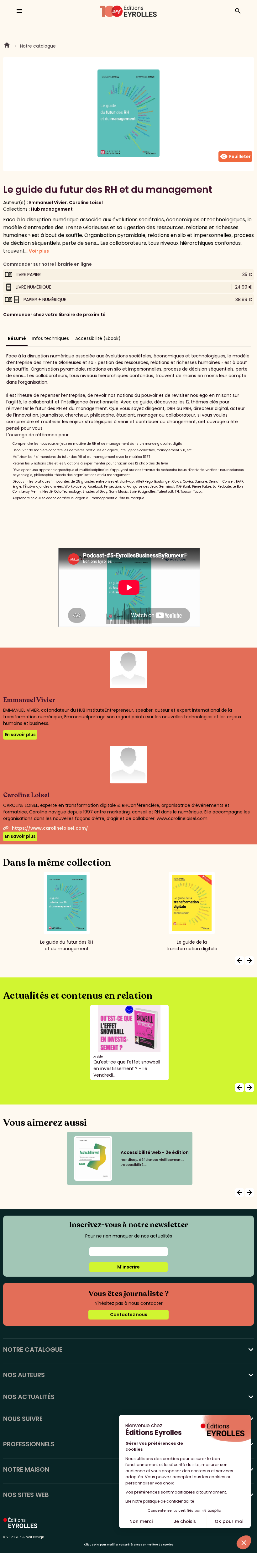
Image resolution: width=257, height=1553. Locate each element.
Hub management (52, 209)
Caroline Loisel (86, 202)
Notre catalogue (38, 46)
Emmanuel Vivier (48, 202)
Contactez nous (128, 1314)
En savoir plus (20, 734)
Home (7, 46)
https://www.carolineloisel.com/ (50, 828)
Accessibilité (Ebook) (98, 338)
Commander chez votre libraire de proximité (54, 314)
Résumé (17, 338)
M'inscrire (128, 1267)
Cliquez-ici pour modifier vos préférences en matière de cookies (128, 1544)
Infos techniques (50, 338)
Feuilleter (235, 156)
